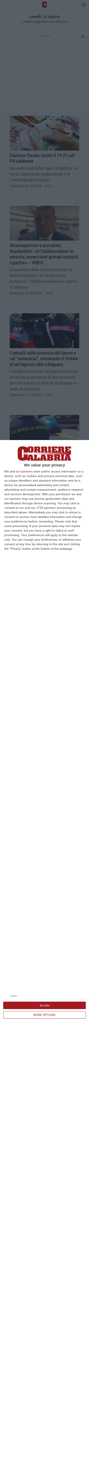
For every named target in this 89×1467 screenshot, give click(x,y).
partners (27, 471)
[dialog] (44, 953)
